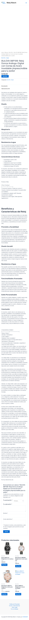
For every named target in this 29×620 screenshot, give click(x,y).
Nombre (5, 513)
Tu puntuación (7, 500)
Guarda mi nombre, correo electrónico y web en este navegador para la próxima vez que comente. (14, 526)
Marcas (6, 52)
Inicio (2, 52)
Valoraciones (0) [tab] (5, 88)
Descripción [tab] (4, 86)
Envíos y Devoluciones (14, 605)
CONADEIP (25, 616)
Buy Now (5, 76)
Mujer (7, 58)
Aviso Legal (14, 607)
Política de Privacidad (15, 604)
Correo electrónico (8, 519)
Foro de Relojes (14, 609)
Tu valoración (7, 504)
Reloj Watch (11, 3)
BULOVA (11, 52)
